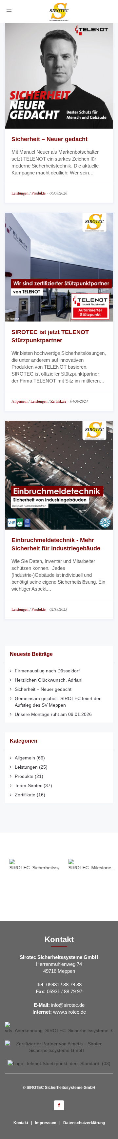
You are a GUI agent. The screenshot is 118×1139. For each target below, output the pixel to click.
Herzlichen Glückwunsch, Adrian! (49, 680)
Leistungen (20, 193)
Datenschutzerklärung (84, 1123)
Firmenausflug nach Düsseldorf (47, 670)
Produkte (38, 193)
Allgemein (19, 401)
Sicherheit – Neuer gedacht (49, 139)
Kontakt (20, 1123)
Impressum (45, 1123)
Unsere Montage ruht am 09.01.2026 (53, 714)
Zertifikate (58, 401)
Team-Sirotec (28, 785)
